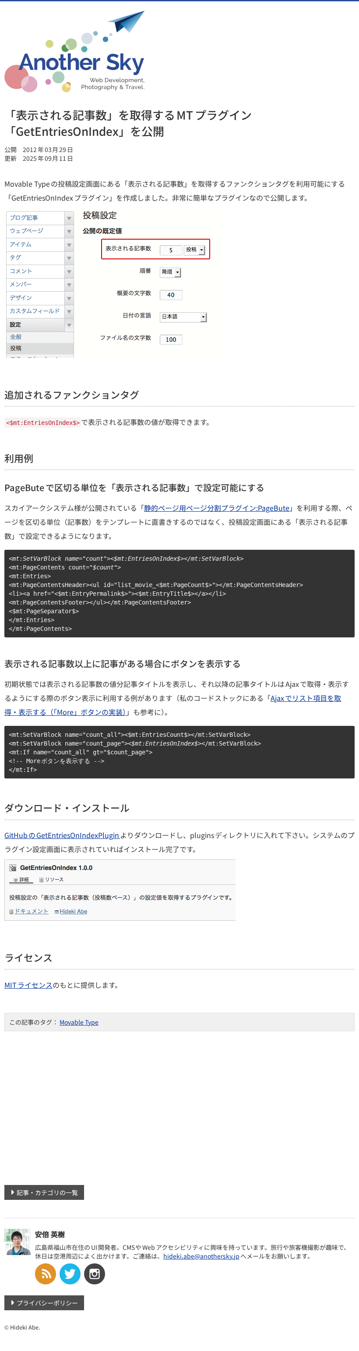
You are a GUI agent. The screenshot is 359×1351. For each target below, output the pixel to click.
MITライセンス (28, 985)
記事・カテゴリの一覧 (47, 1192)
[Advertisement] (179, 1104)
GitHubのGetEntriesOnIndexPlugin (62, 835)
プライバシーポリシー (47, 1302)
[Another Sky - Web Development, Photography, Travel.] (74, 87)
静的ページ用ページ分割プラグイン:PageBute (216, 507)
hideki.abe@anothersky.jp (201, 1256)
